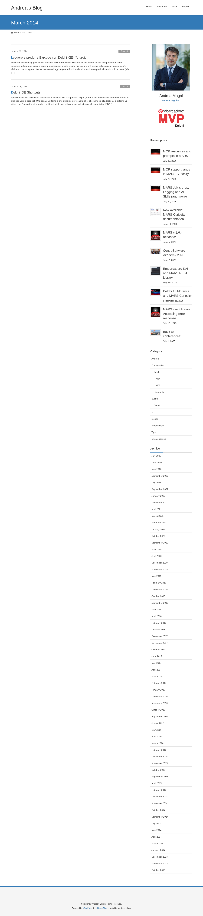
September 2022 (159, 489)
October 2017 (158, 649)
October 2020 (158, 536)
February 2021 (158, 522)
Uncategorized (158, 439)
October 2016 (158, 709)
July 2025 (156, 482)
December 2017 (159, 636)
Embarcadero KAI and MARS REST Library (175, 273)
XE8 (158, 385)
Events (154, 398)
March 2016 (157, 743)
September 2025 (159, 476)
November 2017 (159, 643)
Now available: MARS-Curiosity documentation (174, 214)
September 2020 (159, 542)
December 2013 (159, 857)
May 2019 (156, 576)
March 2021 (157, 516)
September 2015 (159, 776)
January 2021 (158, 529)
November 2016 (159, 703)
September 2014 (159, 816)
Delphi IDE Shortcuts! (26, 92)
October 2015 (158, 770)
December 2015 (159, 756)
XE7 (158, 378)
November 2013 (159, 863)
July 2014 (156, 823)
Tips (153, 432)
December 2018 (159, 589)
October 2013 (158, 870)
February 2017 (158, 683)
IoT (153, 412)
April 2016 (156, 736)
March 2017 (157, 676)
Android (124, 51)
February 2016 (158, 750)
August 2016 (157, 723)
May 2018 (156, 609)
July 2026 (156, 456)
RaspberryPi (157, 425)
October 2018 (158, 596)
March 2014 (157, 843)
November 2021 (159, 502)
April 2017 (156, 669)
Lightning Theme (102, 908)
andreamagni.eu (171, 100)
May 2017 (156, 663)
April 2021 (156, 509)
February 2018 (158, 623)
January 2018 (158, 629)
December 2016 (159, 696)
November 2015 (159, 763)
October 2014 (158, 810)
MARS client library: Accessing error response (177, 314)
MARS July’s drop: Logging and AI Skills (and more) (176, 192)
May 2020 (156, 549)
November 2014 (159, 803)
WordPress (87, 908)
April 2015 (156, 783)
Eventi (157, 405)
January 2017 (158, 689)
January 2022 (158, 496)
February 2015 (158, 790)
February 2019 (158, 582)
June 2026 (156, 462)
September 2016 (159, 716)
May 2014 (156, 830)
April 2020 (156, 556)
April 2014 (156, 836)
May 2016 (156, 729)
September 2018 (159, 603)
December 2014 (159, 796)
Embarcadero (158, 365)
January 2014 (158, 850)
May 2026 (156, 469)
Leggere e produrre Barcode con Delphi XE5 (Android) (49, 57)
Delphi (125, 86)
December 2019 (159, 562)
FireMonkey (160, 392)
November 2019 (159, 569)
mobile (154, 419)
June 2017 (156, 656)
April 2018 (156, 616)
